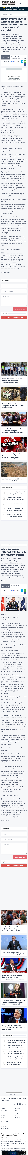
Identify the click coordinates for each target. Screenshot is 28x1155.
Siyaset (10, 545)
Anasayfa (4, 14)
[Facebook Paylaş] (25, 64)
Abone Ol (6, 61)
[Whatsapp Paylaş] (25, 61)
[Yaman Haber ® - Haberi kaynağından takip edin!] (8, 3)
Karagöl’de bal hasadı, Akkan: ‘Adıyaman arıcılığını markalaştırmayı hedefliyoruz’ (14, 9)
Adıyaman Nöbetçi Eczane (14, 317)
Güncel (10, 14)
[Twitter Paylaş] (22, 61)
